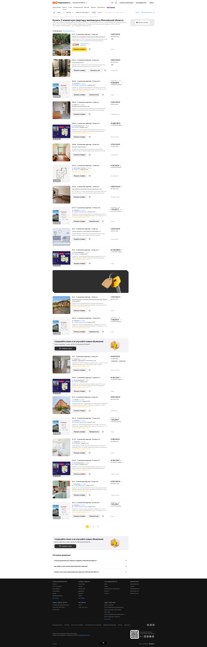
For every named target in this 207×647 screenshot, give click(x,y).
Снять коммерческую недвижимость (114, 607)
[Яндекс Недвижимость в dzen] (151, 625)
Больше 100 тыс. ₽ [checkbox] (61, 288)
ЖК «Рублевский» (77, 401)
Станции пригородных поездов (61, 605)
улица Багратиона (82, 106)
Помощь (120, 625)
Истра (73, 62)
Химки (80, 595)
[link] (151, 2)
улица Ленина (95, 189)
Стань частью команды (77, 625)
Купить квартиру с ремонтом (112, 616)
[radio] (90, 526)
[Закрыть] (153, 12)
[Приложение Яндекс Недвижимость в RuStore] (153, 636)
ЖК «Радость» (75, 169)
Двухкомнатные (134, 591)
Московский (81, 588)
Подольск (74, 106)
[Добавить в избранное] (90, 49)
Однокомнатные (134, 584)
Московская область (77, 299)
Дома (105, 584)
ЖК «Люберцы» (76, 443)
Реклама (67, 625)
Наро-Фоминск (76, 189)
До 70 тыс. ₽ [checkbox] (81, 284)
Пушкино (80, 593)
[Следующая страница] (98, 526)
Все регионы (56, 609)
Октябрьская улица (99, 37)
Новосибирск (56, 588)
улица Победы (81, 147)
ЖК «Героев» (75, 127)
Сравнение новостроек (59, 607)
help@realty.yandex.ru (84, 635)
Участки (106, 593)
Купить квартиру (108, 605)
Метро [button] (137, 12)
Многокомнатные (134, 588)
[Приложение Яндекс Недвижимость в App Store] (145, 636)
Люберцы (74, 360)
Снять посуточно (82, 607)
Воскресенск (75, 37)
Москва (55, 584)
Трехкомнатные (134, 593)
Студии (132, 586)
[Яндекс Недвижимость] (61, 3)
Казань (54, 593)
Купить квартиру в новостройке (112, 609)
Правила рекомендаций (109, 625)
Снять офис (107, 612)
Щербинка (81, 591)
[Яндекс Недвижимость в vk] (148, 625)
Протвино (74, 147)
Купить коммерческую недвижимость (114, 614)
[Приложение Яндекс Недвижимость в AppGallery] (150, 636)
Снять (80, 605)
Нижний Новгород (57, 595)
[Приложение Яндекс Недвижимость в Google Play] (148, 636)
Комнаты (106, 591)
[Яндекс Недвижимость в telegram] (153, 625)
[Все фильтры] (54, 12)
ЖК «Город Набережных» (78, 485)
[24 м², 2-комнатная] (62, 237)
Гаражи (106, 586)
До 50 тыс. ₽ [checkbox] (70, 284)
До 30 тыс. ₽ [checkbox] (59, 284)
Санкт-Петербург (57, 586)
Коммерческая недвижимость (112, 588)
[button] (115, 2)
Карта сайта (127, 625)
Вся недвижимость (58, 625)
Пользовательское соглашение (93, 625)
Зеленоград (81, 584)
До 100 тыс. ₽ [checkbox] (92, 284)
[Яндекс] (151, 644)
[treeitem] (57, 7)
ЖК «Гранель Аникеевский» (79, 85)
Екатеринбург (56, 591)
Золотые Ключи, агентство (84, 44)
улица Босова (79, 62)
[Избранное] (112, 2)
